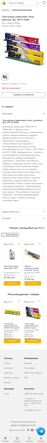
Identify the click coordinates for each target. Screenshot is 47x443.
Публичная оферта (33, 373)
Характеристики (11, 212)
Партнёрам (29, 368)
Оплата (7, 363)
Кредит (7, 382)
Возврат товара (11, 378)
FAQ (26, 378)
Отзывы (6, 218)
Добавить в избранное (23, 95)
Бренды (28, 363)
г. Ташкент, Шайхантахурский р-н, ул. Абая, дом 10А (32, 401)
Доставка (8, 368)
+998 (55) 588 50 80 (33, 394)
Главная (5, 10)
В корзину (12, 283)
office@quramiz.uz (32, 410)
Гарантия (8, 373)
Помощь (8, 358)
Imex (18, 26)
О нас (6, 394)
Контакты (29, 389)
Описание (7, 113)
